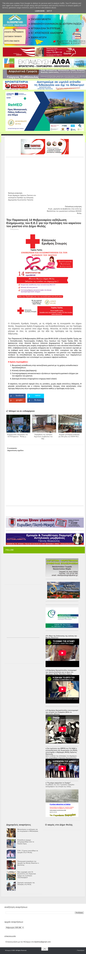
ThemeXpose (80, 950)
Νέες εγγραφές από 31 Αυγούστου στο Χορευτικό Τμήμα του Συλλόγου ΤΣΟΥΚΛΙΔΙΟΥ (26, 874)
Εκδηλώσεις (14, 229)
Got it (49, 11)
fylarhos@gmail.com (42, 942)
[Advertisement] (46, 173)
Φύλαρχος (8, 950)
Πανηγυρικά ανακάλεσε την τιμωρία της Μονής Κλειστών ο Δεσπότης (28, 863)
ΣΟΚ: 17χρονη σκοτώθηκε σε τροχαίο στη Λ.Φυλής (27, 851)
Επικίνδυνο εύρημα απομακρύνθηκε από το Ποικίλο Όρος (25, 842)
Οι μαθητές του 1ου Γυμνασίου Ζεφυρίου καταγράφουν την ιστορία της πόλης (60, 785)
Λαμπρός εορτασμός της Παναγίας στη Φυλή (26, 883)
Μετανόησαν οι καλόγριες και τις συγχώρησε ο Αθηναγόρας (27, 830)
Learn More (40, 11)
